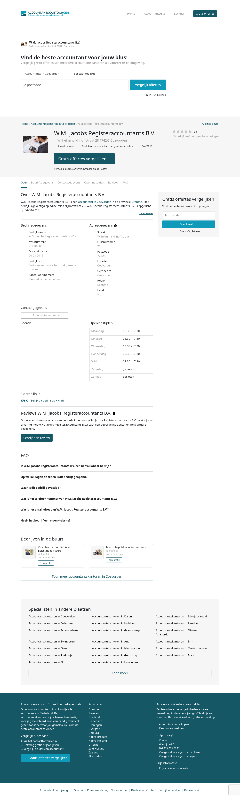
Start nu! (186, 224)
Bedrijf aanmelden (170, 790)
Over (24, 182)
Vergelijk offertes (148, 84)
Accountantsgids (154, 13)
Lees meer (146, 213)
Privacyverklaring (98, 790)
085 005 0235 (171, 748)
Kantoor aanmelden (171, 728)
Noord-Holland (97, 740)
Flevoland (94, 713)
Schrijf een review (36, 438)
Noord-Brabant (97, 737)
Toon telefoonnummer (46, 315)
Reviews (113, 182)
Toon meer (120, 673)
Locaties (179, 13)
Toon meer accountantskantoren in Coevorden (87, 576)
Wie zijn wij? (166, 744)
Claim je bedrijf (210, 123)
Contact (164, 740)
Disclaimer (137, 790)
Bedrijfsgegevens (42, 182)
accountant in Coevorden (94, 202)
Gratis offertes (205, 13)
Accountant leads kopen (174, 724)
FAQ (125, 182)
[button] (87, 466)
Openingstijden (94, 182)
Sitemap (79, 790)
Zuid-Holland (96, 748)
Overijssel (94, 729)
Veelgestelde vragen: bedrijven (178, 756)
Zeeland (93, 752)
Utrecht (93, 744)
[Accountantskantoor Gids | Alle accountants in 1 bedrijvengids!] (45, 13)
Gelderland (95, 721)
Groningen (95, 725)
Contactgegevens (68, 182)
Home (131, 13)
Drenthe (136, 202)
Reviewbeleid (192, 790)
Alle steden (95, 756)
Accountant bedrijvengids (56, 790)
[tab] (87, 466)
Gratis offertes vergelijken (82, 158)
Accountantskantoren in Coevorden (53, 124)
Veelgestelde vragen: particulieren (180, 752)
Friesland (94, 717)
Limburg (93, 733)
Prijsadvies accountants (173, 768)
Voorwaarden (119, 790)
